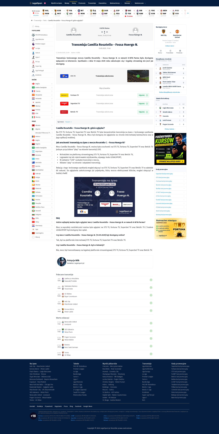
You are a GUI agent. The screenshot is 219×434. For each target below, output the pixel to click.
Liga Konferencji (147, 369)
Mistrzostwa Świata (80, 395)
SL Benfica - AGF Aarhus (111, 392)
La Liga (75, 372)
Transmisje (38, 20)
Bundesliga (77, 374)
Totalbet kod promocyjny (180, 385)
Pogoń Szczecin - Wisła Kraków (40, 398)
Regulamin (58, 406)
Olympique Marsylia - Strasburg (114, 374)
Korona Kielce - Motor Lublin (39, 369)
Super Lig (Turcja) (148, 395)
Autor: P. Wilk (75, 52)
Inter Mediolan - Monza (38, 374)
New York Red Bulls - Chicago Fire (41, 385)
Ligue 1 (75, 379)
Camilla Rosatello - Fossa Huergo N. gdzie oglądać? (65, 20)
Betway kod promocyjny (179, 395)
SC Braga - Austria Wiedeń (112, 400)
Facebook (78, 406)
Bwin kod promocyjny (178, 398)
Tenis (45, 20)
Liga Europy (146, 372)
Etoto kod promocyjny (178, 392)
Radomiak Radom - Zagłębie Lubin (41, 387)
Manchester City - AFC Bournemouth (42, 390)
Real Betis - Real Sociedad (112, 369)
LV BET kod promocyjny (179, 382)
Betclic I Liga (77, 385)
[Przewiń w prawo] (187, 13)
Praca (66, 406)
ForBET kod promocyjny (179, 374)
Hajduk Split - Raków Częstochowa (114, 395)
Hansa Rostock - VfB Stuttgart (113, 377)
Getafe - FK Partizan (109, 398)
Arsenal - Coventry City (111, 372)
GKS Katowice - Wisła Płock (39, 392)
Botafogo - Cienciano (110, 387)
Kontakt (32, 406)
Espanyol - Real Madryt (38, 382)
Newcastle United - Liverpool (40, 395)
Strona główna (32, 20)
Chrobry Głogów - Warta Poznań (114, 382)
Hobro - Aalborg (108, 385)
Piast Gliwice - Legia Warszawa (40, 372)
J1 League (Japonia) (79, 390)
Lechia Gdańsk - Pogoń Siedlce (113, 379)
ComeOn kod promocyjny (180, 390)
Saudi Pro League (79, 392)
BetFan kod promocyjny (179, 379)
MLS (143, 400)
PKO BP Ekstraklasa (80, 366)
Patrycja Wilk (73, 260)
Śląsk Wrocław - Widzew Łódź (40, 377)
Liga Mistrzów (78, 382)
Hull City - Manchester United (40, 366)
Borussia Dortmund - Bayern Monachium (43, 379)
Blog (71, 406)
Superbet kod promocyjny (180, 366)
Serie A (75, 377)
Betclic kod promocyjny (179, 377)
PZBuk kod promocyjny (179, 387)
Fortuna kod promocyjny (179, 369)
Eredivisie (145, 392)
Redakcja (40, 406)
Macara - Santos (108, 390)
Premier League (78, 369)
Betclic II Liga (77, 387)
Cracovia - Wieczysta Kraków (112, 366)
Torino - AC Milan (35, 400)
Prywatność (49, 406)
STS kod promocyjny (178, 372)
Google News (87, 406)
